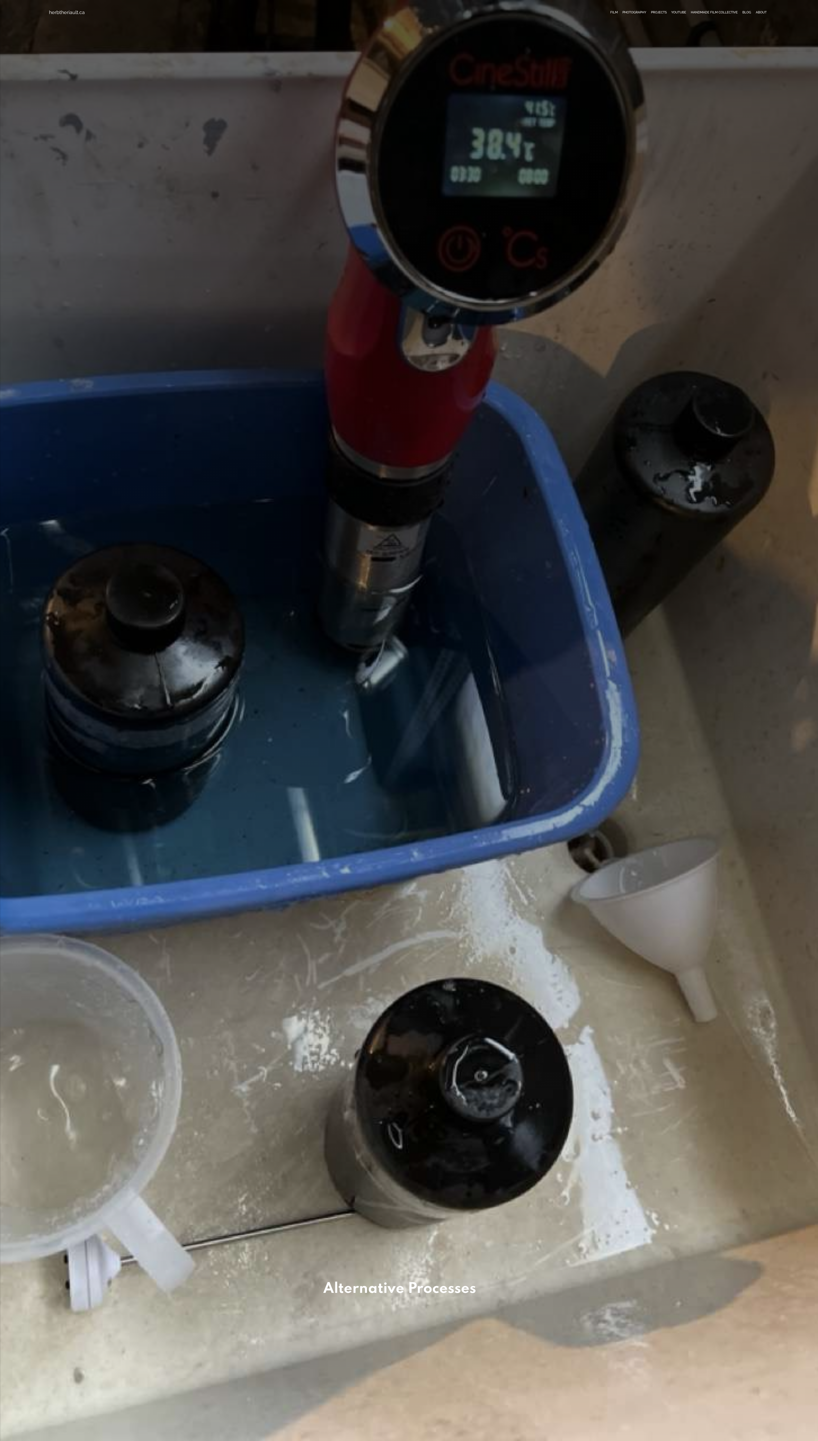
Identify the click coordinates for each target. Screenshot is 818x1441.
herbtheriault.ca (67, 12)
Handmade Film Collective (714, 12)
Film (614, 12)
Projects (659, 12)
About (761, 12)
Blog (746, 12)
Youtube (678, 12)
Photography (634, 12)
